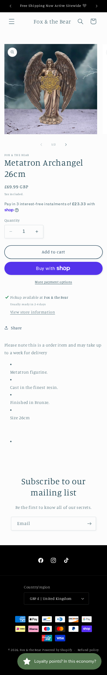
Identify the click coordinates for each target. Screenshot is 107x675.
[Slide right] (66, 145)
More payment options (53, 282)
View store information (32, 312)
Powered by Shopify (57, 650)
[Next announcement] (97, 6)
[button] (11, 21)
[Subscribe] (89, 523)
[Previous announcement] (10, 6)
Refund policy (88, 650)
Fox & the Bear (30, 650)
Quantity (11, 220)
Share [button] (16, 327)
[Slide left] (41, 145)
